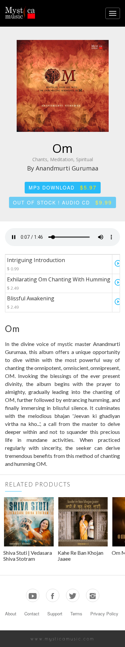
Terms (76, 613)
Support (54, 613)
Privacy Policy (104, 613)
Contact (31, 613)
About (10, 613)
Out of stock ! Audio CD (62, 202)
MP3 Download (63, 187)
